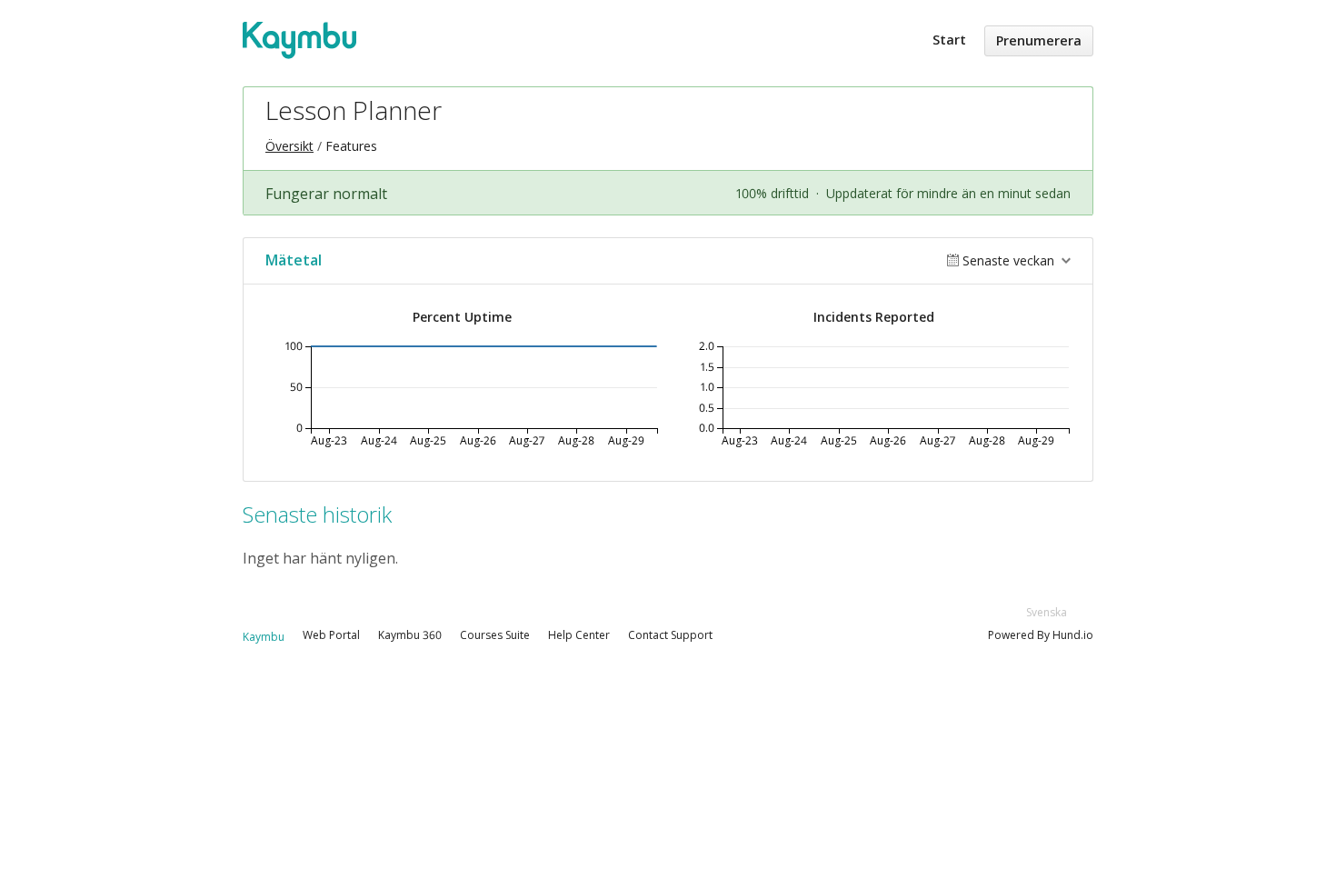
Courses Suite (495, 635)
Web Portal (331, 635)
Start (949, 39)
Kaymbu (263, 636)
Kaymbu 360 (410, 635)
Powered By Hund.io (1040, 635)
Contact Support (670, 635)
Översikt (289, 146)
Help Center (579, 635)
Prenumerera (1039, 40)
